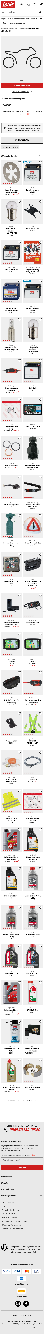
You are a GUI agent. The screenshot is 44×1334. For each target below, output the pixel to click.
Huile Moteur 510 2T (11, 973)
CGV (3, 1206)
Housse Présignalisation (33, 543)
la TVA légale (26, 1321)
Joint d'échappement (11, 465)
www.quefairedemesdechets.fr (25, 1252)
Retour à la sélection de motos (14, 23)
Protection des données (10, 1210)
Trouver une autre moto (20, 92)
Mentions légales (8, 1202)
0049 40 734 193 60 (24, 1130)
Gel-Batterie (33, 388)
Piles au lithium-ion (11, 270)
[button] (40, 12)
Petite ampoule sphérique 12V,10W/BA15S (11, 231)
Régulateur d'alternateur (11, 504)
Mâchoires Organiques (32, 1087)
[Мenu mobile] (3, 12)
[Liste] (40, 156)
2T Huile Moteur (32, 1010)
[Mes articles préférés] (34, 4)
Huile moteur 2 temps (11, 896)
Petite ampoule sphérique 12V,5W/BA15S (33, 349)
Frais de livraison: (7, 1324)
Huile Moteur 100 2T (32, 973)
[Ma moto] (28, 4)
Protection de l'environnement (12, 1229)
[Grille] (36, 155)
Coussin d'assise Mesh (32, 229)
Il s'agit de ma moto (22, 86)
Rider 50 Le (11, 661)
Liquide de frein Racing (32, 935)
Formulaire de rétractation (11, 1217)
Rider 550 (33, 661)
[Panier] (41, 4)
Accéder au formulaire (32, 131)
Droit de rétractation (9, 1214)
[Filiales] (21, 4)
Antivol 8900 (33, 780)
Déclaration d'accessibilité (11, 1225)
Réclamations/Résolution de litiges (14, 1221)
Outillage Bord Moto (32, 622)
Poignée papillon (11, 741)
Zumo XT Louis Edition (32, 427)
